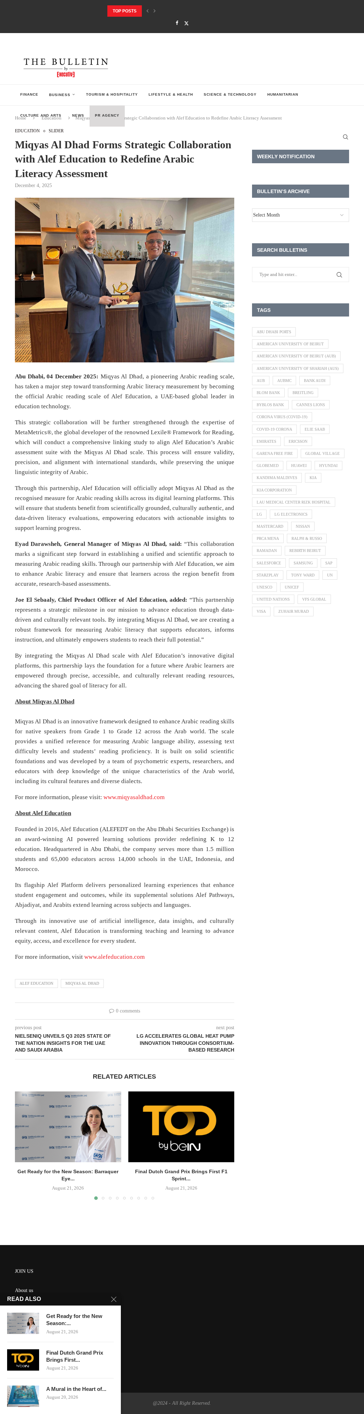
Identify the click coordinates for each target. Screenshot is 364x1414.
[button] (147, 11)
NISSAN (303, 526)
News (78, 115)
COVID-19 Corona (274, 429)
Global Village (322, 453)
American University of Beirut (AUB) (296, 356)
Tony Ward (303, 575)
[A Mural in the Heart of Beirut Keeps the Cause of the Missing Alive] (23, 1396)
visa (261, 611)
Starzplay (268, 575)
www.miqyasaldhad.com (134, 797)
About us (24, 1290)
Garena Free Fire (275, 453)
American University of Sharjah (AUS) (298, 368)
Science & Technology (230, 94)
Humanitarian (282, 94)
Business (59, 95)
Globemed (268, 465)
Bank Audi (315, 380)
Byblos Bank (270, 405)
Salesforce (269, 563)
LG (259, 514)
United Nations (273, 599)
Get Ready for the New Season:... (74, 1319)
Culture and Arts (40, 115)
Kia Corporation (274, 490)
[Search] (345, 137)
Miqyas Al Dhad (82, 983)
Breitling (303, 392)
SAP (328, 563)
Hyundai (328, 465)
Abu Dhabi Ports (274, 332)
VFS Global (314, 599)
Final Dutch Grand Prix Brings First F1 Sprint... (164, 11)
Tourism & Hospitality (112, 94)
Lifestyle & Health (171, 94)
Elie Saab (315, 429)
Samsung (303, 563)
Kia (313, 477)
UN (330, 575)
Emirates (266, 441)
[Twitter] (186, 23)
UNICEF (292, 587)
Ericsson (298, 441)
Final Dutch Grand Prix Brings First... (74, 1356)
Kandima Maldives (277, 477)
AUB (261, 380)
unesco (264, 587)
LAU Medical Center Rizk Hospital (294, 502)
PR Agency (107, 115)
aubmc (284, 380)
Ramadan (267, 550)
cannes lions (310, 405)
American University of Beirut (290, 344)
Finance (29, 94)
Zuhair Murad (293, 611)
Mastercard (270, 526)
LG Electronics (290, 514)
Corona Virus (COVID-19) (282, 417)
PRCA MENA (268, 538)
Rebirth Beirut (305, 550)
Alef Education (36, 983)
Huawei (299, 465)
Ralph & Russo (306, 538)
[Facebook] (177, 23)
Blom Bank (268, 392)
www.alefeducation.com (114, 956)
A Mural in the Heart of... (76, 1389)
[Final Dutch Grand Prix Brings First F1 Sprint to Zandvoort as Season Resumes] (181, 1126)
